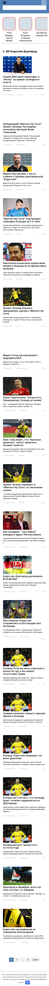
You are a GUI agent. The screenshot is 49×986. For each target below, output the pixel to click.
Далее (35, 960)
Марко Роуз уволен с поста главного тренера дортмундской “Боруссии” (23, 176)
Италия (20, 95)
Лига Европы (25, 636)
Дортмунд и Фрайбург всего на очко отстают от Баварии (22, 888)
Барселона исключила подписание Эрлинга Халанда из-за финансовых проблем (24, 266)
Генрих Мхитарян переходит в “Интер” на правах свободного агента (21, 79)
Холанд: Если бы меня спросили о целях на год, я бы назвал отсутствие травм (23, 671)
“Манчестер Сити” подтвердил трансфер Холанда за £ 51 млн (22, 220)
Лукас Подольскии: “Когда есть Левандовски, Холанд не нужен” (22, 399)
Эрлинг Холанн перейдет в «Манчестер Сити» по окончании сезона (22, 487)
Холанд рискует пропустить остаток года (20, 846)
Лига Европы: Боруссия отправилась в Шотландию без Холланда (22, 623)
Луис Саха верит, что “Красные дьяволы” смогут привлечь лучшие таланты (22, 442)
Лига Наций (20, 145)
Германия (20, 190)
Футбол (22, 455)
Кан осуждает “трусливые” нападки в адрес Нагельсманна (22, 533)
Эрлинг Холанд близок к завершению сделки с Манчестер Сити (23, 311)
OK (27, 983)
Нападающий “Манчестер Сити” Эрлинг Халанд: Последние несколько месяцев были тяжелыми (22, 128)
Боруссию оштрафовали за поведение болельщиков (19, 931)
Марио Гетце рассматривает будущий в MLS (20, 357)
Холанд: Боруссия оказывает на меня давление (22, 757)
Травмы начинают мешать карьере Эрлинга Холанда (24, 715)
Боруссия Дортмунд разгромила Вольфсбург (22, 577)
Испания (19, 279)
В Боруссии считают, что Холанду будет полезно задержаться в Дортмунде (23, 800)
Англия (19, 234)
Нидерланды (21, 368)
